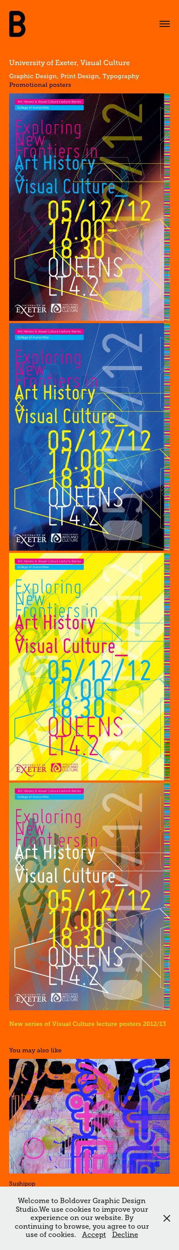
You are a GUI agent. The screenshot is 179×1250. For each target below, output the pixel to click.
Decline (125, 1235)
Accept (94, 1235)
